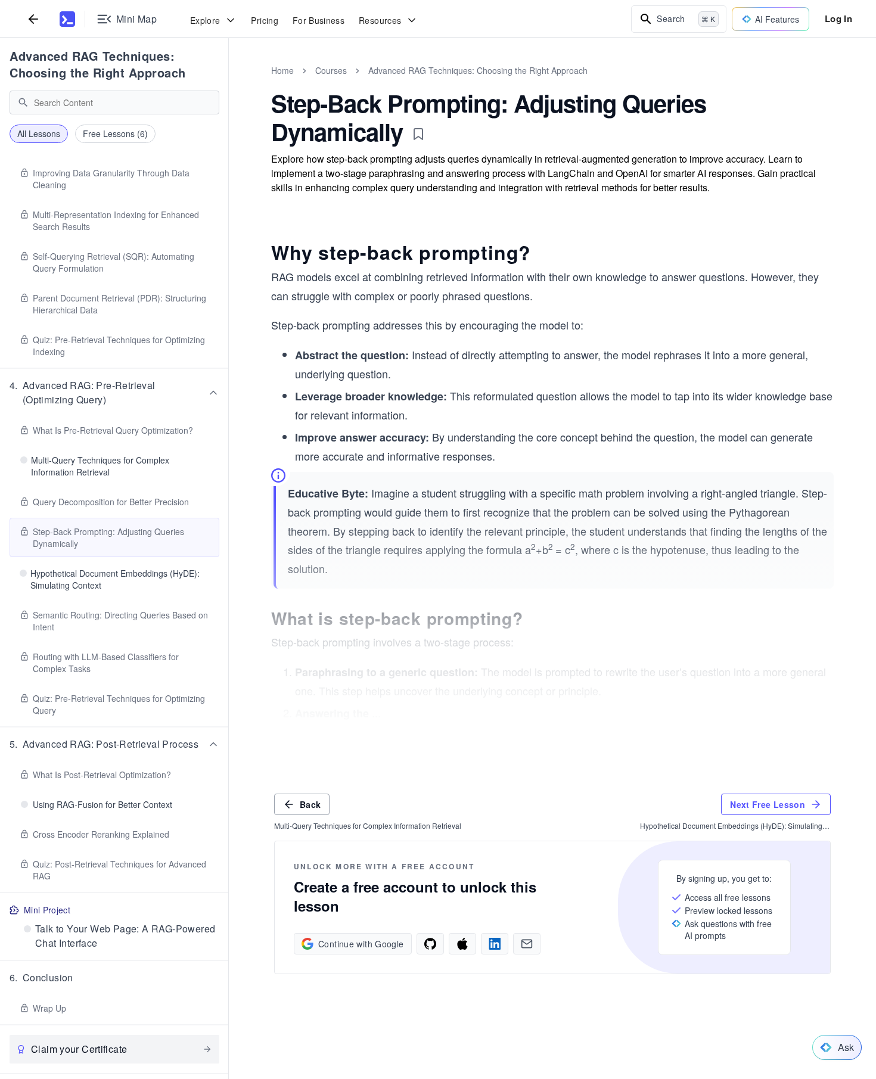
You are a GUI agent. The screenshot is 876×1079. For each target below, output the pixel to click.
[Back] (33, 19)
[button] (114, 392)
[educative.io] (67, 19)
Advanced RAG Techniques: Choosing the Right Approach (98, 64)
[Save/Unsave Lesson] (418, 134)
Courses (331, 70)
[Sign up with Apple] (462, 943)
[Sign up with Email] (526, 943)
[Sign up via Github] (430, 943)
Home (282, 70)
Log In (838, 18)
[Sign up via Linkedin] (494, 943)
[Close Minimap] (229, 83)
